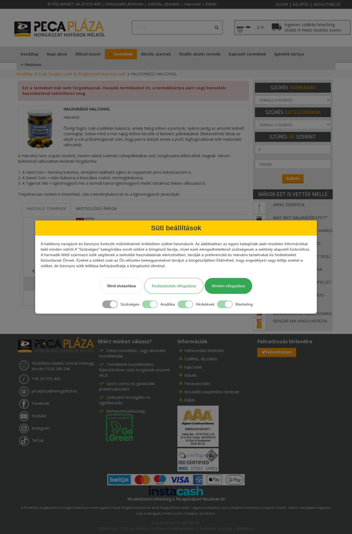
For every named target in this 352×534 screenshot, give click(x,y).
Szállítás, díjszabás (164, 4)
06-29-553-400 (88, 4)
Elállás (211, 4)
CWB (124, 528)
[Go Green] (116, 427)
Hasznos (33, 64)
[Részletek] (176, 490)
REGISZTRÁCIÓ (326, 4)
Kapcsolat (192, 4)
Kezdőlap (29, 54)
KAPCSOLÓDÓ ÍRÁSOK (96, 208)
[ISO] (198, 458)
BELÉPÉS (301, 4)
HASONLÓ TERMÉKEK (46, 208)
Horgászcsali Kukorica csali (101, 73)
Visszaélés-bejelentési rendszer (212, 391)
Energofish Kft (187, 522)
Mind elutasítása (121, 286)
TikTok (38, 440)
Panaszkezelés (197, 383)
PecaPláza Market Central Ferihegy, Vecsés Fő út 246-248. (63, 366)
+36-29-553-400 (46, 378)
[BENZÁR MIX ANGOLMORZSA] (259, 323)
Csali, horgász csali (55, 73)
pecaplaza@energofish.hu (54, 391)
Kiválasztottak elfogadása (174, 286)
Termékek (123, 54)
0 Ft (260, 27)
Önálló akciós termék (200, 54)
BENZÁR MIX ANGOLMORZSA (300, 320)
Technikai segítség (215, 528)
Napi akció (57, 54)
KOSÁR (282, 4)
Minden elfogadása (228, 286)
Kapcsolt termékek (247, 54)
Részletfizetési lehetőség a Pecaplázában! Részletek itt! (176, 499)
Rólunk (190, 375)
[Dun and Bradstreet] (198, 425)
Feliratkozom (279, 352)
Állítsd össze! (88, 54)
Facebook (40, 403)
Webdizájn (245, 528)
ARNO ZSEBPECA (288, 204)
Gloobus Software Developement (165, 528)
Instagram (41, 428)
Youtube (39, 415)
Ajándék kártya (289, 54)
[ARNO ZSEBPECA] (259, 207)
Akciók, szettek (156, 54)
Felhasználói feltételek (124, 4)
